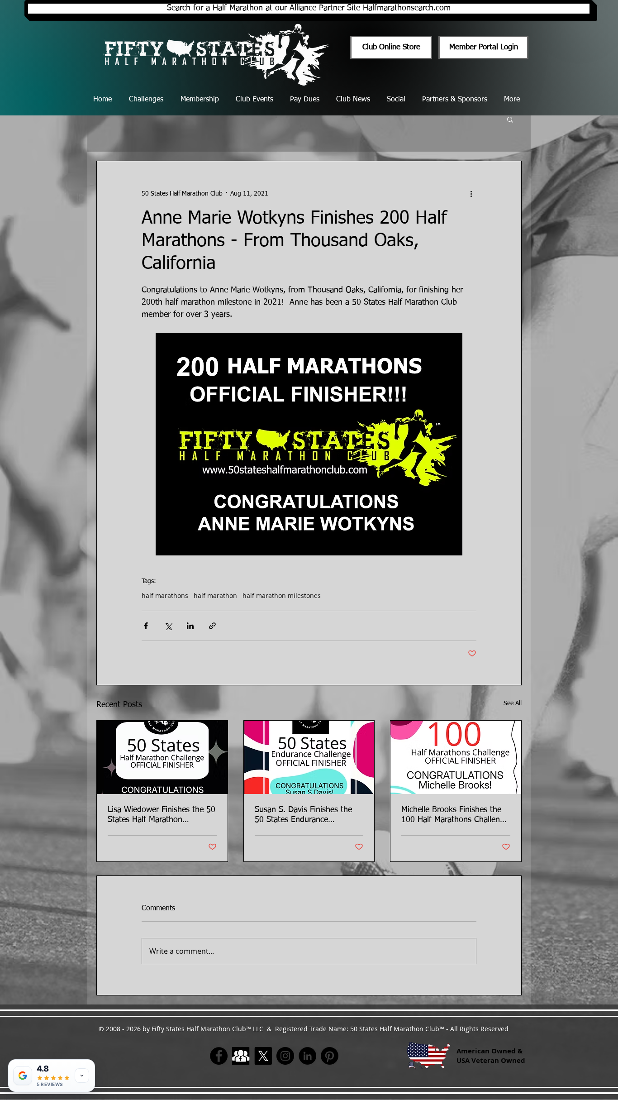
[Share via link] (212, 626)
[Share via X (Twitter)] (168, 626)
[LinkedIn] (307, 1056)
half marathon (215, 595)
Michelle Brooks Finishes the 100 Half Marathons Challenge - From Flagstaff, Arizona (455, 815)
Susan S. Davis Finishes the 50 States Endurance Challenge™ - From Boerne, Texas (304, 815)
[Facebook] (219, 1056)
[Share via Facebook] (146, 626)
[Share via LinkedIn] (190, 626)
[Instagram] (285, 1056)
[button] (510, 119)
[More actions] (471, 193)
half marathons (165, 595)
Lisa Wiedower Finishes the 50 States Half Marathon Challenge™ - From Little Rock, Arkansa (161, 815)
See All (513, 703)
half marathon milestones (281, 595)
